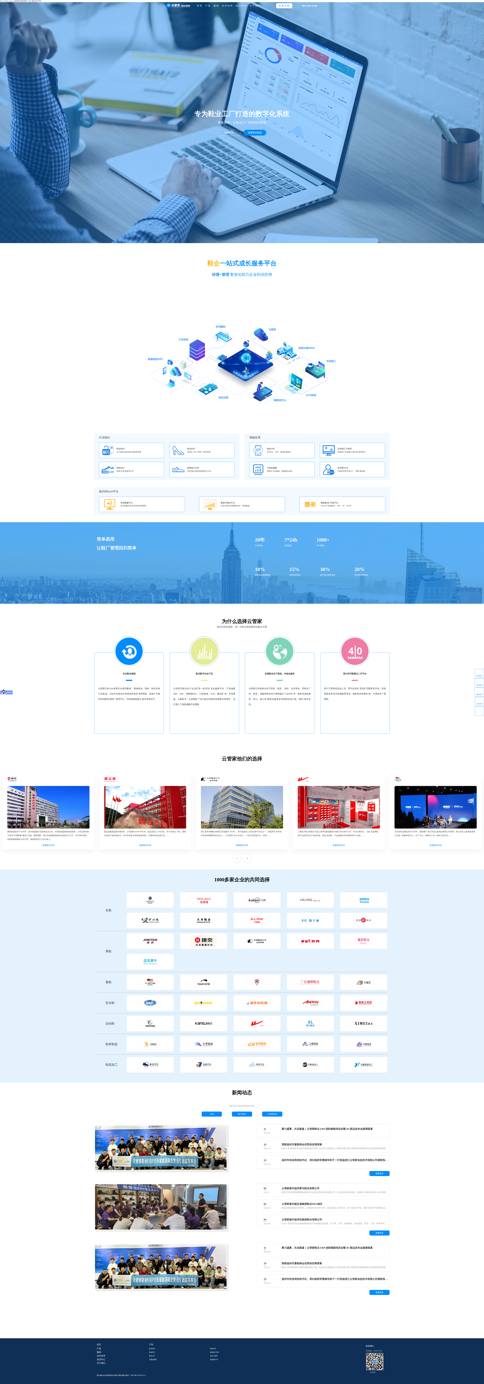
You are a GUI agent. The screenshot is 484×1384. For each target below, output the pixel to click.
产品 (208, 6)
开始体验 (244, 1326)
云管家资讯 (272, 1114)
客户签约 (242, 1114)
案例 (216, 6)
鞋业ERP (213, 1348)
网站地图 (121, 1375)
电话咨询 (479, 685)
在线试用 (479, 704)
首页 (200, 6)
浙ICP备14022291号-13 (138, 1375)
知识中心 (241, 6)
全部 (212, 1114)
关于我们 (255, 6)
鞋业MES (152, 1348)
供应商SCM (214, 1359)
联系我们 (370, 1346)
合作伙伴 (227, 6)
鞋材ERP (152, 1352)
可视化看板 (153, 1359)
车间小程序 (214, 1356)
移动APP (152, 1356)
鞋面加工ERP (214, 1352)
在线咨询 (479, 676)
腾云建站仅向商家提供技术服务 (107, 1375)
